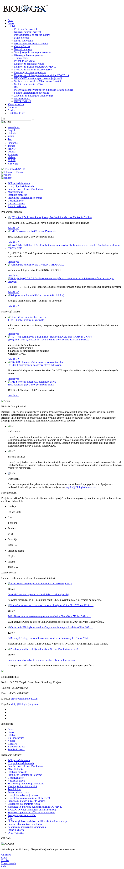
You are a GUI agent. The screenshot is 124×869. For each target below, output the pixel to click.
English (12, 130)
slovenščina (14, 127)
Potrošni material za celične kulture (32, 34)
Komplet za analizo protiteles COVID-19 (35, 66)
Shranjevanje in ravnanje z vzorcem (32, 52)
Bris (16, 87)
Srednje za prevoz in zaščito (28, 84)
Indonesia (13, 143)
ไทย (10, 139)
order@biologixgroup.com (24, 698)
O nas (11, 23)
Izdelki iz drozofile (23, 40)
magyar (11, 148)
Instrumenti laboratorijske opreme (31, 43)
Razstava (12, 107)
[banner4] (6, 177)
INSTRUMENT (22, 101)
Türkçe (11, 145)
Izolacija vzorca (22, 98)
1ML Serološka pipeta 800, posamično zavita (31, 384)
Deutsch (12, 151)
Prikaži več (13, 228)
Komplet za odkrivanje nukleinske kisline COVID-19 (41, 75)
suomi (11, 136)
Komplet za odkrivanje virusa (29, 63)
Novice (11, 110)
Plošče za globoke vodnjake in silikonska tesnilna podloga (43, 89)
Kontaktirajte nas (16, 113)
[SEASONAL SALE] (13, 169)
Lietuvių (12, 133)
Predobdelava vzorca (25, 60)
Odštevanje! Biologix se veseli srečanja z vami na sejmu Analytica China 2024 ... (49, 638)
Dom (10, 20)
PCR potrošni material (25, 29)
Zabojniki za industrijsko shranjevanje (33, 95)
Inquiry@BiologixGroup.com (81, 487)
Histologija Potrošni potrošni (28, 55)
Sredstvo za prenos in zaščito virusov (33, 69)
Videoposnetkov (16, 104)
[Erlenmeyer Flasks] (12, 172)
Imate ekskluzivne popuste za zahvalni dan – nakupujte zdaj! (38, 594)
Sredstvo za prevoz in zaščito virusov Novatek (37, 81)
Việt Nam (13, 163)
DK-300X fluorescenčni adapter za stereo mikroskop (35, 365)
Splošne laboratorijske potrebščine (31, 92)
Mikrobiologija (21, 37)
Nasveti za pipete (23, 49)
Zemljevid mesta (16, 749)
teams (4, 857)
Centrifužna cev (22, 46)
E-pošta (5, 860)
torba (3, 866)
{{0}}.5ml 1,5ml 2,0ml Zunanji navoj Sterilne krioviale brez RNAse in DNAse (48, 339)
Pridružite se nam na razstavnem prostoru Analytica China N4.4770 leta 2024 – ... (49, 616)
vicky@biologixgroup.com (24, 704)
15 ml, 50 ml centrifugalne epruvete (26, 320)
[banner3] (6, 175)
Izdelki (11, 26)
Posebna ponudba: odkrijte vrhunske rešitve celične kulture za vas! (41, 660)
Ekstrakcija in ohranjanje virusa (30, 72)
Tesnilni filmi (21, 58)
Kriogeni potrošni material (27, 32)
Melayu (12, 157)
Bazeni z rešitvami (17, 206)
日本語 (12, 160)
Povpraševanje (8, 863)
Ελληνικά (13, 154)
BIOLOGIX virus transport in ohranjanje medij (38, 78)
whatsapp (6, 854)
